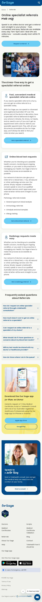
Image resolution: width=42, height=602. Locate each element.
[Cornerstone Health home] (24, 596)
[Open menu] (38, 2)
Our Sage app (7, 551)
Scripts (29, 524)
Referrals (5, 537)
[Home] (9, 2)
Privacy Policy (6, 585)
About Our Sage (8, 541)
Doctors (5, 524)
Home (4, 10)
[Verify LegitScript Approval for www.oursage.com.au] (21, 514)
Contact (29, 541)
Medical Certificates (6, 529)
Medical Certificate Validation (30, 530)
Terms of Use (6, 582)
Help (3, 544)
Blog (28, 537)
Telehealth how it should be (33, 545)
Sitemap (4, 589)
